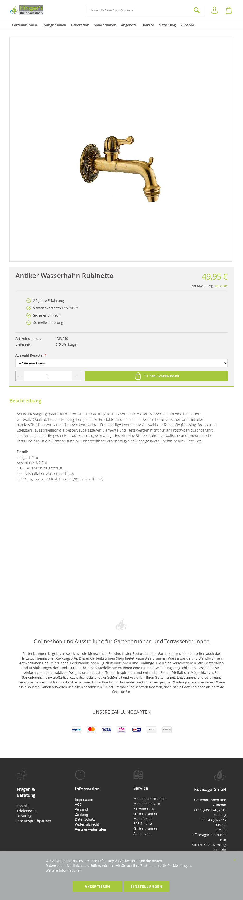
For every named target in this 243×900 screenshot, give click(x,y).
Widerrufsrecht (87, 824)
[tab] (34, 796)
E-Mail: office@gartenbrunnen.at (209, 834)
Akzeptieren (97, 886)
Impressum (84, 799)
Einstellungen (146, 886)
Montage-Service (146, 803)
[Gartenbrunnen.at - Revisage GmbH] (26, 10)
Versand (81, 809)
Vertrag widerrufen (90, 829)
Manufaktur (142, 818)
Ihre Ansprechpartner (34, 820)
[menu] (121, 25)
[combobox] (146, 10)
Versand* (221, 286)
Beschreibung (25, 400)
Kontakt (23, 806)
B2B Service (142, 823)
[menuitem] (24, 25)
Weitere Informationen (64, 870)
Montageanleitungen (150, 798)
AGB (78, 804)
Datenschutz (85, 819)
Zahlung (81, 814)
